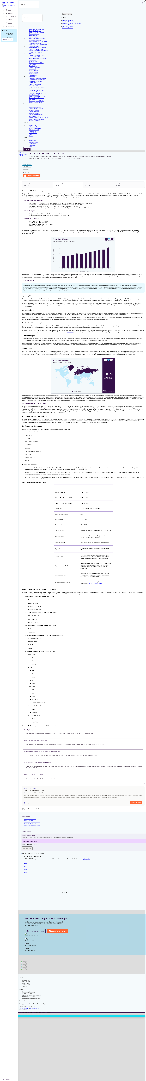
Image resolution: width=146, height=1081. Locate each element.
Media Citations (33, 133)
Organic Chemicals (34, 95)
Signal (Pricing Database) (29, 996)
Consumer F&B (66, 25)
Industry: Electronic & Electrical (32, 825)
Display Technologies (35, 31)
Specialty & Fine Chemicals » (37, 38)
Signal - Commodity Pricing (36, 119)
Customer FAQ (26, 980)
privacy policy (86, 859)
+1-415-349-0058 (23, 1008)
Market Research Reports (35, 114)
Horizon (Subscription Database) (31, 998)
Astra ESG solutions (34, 120)
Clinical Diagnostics (34, 67)
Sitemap (24, 986)
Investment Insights (34, 113)
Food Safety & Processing (36, 49)
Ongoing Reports (33, 142)
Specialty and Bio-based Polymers (38, 44)
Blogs (30, 146)
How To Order (26, 981)
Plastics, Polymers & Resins (36, 101)
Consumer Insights (34, 110)
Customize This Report (36, 931)
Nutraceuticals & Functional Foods (38, 50)
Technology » (32, 76)
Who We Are (32, 125)
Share (25, 863)
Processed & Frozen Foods (36, 52)
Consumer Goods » (67, 20)
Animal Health (33, 75)
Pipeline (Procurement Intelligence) (31, 995)
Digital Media (32, 82)
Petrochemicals (33, 99)
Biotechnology (33, 66)
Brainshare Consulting (35, 107)
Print (25, 872)
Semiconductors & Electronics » (37, 29)
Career (31, 136)
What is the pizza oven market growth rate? (35, 740)
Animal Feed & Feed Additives (37, 47)
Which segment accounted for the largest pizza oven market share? (42, 751)
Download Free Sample (33, 175)
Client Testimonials (34, 130)
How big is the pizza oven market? (33, 730)
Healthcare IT (32, 69)
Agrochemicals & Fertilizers (36, 90)
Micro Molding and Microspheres (38, 58)
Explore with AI (7, 39)
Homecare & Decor (67, 28)
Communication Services (35, 81)
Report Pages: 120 (28, 820)
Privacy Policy (26, 983)
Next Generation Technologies (37, 87)
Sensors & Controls (34, 37)
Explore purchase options (95, 583)
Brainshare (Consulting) (28, 992)
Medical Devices (33, 70)
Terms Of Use (26, 984)
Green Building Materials (35, 57)
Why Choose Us (33, 127)
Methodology (26, 172)
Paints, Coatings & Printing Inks (37, 96)
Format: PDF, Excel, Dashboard (32, 822)
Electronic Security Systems (36, 32)
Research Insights (33, 140)
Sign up (27, 149)
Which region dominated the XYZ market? (35, 775)
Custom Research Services (36, 108)
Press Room (32, 145)
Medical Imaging (33, 72)
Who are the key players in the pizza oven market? (37, 762)
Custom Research (27, 993)
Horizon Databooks (34, 111)
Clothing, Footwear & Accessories (71, 23)
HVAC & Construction (35, 84)
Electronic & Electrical (68, 26)
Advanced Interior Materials (36, 55)
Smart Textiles (33, 61)
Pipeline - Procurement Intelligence (38, 117)
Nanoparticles (32, 60)
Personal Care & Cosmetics (36, 98)
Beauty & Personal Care (68, 21)
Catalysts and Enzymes (35, 40)
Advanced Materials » (35, 53)
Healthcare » (32, 64)
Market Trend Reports (35, 116)
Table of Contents (27, 167)
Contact (31, 134)
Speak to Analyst (137, 802)
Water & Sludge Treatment (36, 102)
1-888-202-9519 (34, 1008)
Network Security (33, 85)
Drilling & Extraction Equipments (38, 93)
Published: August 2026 (30, 823)
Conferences (32, 131)
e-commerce (70, 332)
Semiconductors (33, 35)
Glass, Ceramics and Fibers (36, 63)
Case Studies (32, 143)
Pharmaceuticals (33, 73)
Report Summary (27, 164)
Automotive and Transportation (37, 78)
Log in (26, 148)
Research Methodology (35, 128)
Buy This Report (27, 848)
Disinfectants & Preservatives (37, 92)
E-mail (26, 866)
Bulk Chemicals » (34, 88)
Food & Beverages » (34, 46)
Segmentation (26, 169)
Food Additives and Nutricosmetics (38, 41)
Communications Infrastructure (37, 79)
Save (25, 869)
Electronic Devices (34, 34)
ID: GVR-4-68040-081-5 (30, 819)
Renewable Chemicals (35, 43)
